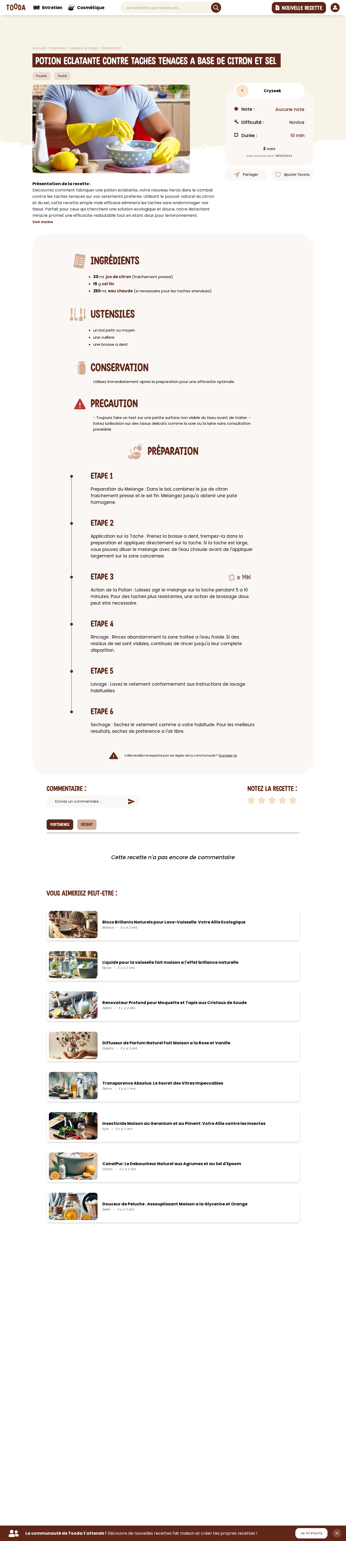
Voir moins (42, 221)
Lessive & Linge (84, 48)
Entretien (58, 48)
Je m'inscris (311, 1533)
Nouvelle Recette (302, 8)
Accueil (39, 48)
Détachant (111, 48)
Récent (87, 824)
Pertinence (59, 824)
